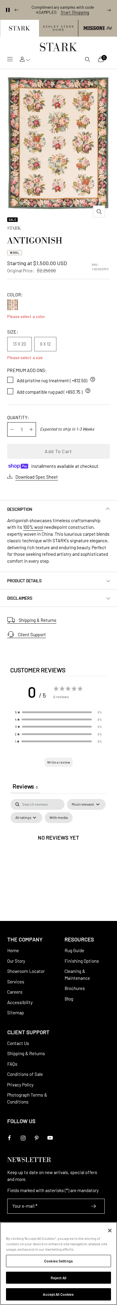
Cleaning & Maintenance (77, 974)
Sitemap (15, 1012)
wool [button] (14, 252)
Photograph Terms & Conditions (27, 1098)
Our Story (16, 961)
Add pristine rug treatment (56, 379)
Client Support (32, 634)
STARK (14, 228)
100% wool (33, 527)
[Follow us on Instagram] (23, 1138)
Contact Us (18, 1043)
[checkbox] (59, 817)
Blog (68, 998)
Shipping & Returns (37, 620)
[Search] (87, 59)
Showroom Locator (26, 971)
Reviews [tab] (25, 786)
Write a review (58, 762)
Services (15, 981)
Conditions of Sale (25, 1074)
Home (13, 950)
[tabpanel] (58, 851)
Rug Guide (74, 950)
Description (19, 509)
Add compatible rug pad (54, 391)
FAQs (12, 1064)
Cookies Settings (58, 1261)
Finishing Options (81, 961)
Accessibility (20, 1002)
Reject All (58, 1278)
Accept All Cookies (58, 1294)
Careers (14, 992)
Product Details (24, 580)
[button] (19, 28)
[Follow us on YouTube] (50, 1138)
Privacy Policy (20, 1084)
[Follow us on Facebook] (9, 1138)
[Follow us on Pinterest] (36, 1138)
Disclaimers (19, 598)
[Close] (109, 1230)
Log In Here (85, 12)
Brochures (74, 988)
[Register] (94, 1206)
